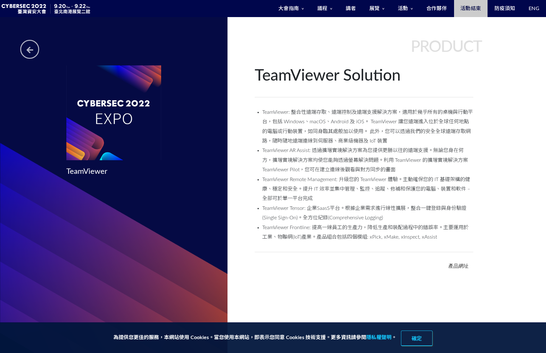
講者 (351, 8)
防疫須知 (504, 8)
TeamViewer (86, 171)
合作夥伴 (436, 8)
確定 (417, 338)
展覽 (374, 8)
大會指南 (288, 8)
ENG (534, 8)
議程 (322, 8)
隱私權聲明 (378, 337)
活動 (403, 8)
